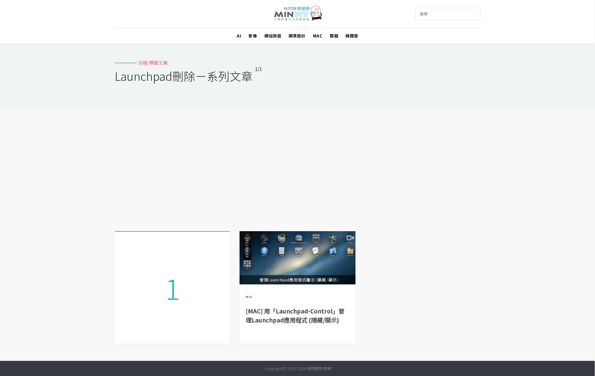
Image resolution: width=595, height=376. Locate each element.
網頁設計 (297, 36)
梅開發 (352, 36)
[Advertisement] (297, 167)
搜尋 (424, 14)
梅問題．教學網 (297, 14)
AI (239, 36)
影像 (253, 36)
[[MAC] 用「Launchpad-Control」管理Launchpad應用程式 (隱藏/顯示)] (297, 282)
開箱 (334, 36)
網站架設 (272, 36)
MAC (318, 36)
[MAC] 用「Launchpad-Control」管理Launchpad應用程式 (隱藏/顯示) (295, 315)
